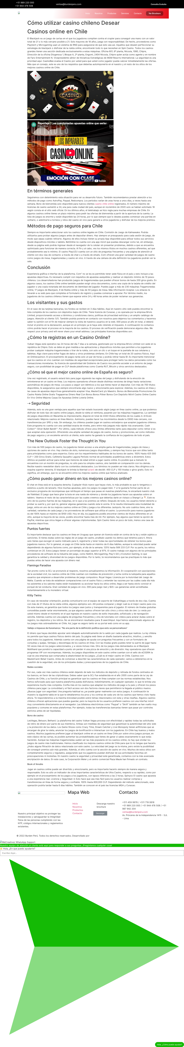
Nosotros (99, 13)
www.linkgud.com (99, 835)
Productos (111, 13)
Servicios (125, 13)
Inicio (88, 13)
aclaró (91, 469)
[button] (158, 4)
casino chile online (104, 203)
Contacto (138, 13)
